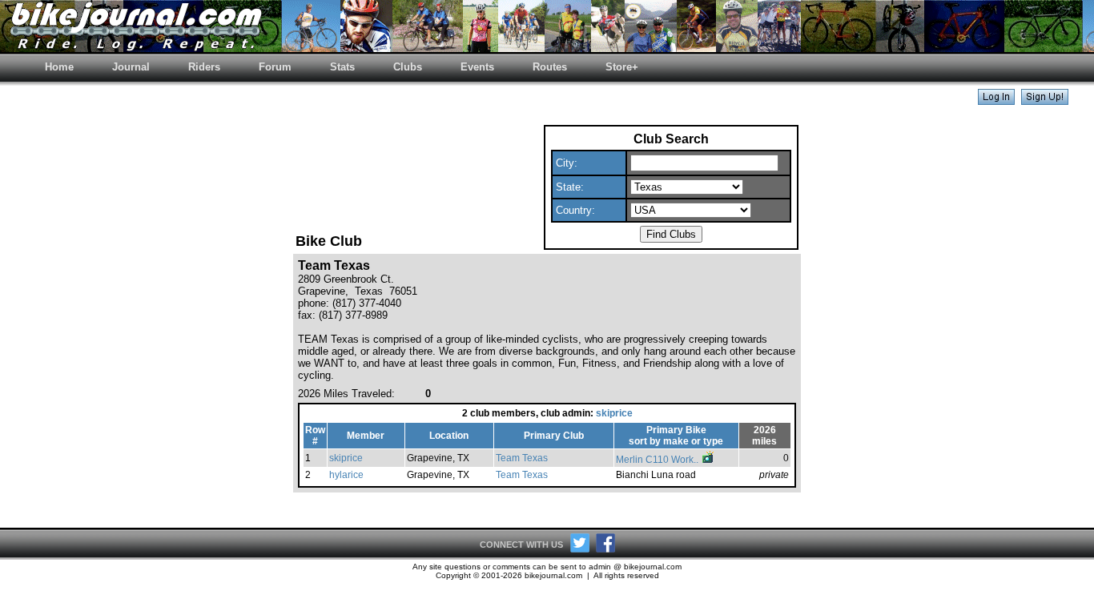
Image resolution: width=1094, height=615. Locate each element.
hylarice (346, 474)
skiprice (614, 413)
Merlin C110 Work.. (658, 459)
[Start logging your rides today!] (1044, 100)
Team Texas (522, 458)
